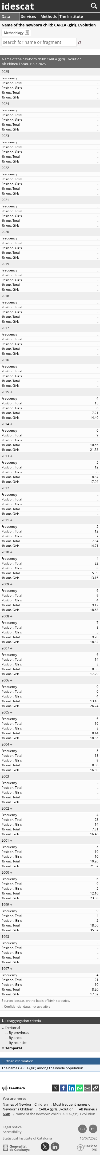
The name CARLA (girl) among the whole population (42, 1068)
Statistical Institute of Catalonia (27, 1138)
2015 (5, 392)
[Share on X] (55, 1088)
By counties (18, 1042)
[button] (95, 1088)
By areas (15, 1037)
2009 (5, 584)
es (93, 1129)
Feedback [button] (17, 1088)
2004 (5, 744)
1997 (5, 968)
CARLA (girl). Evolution (56, 1109)
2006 (5, 680)
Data (6, 16)
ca (82, 1129)
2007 (5, 648)
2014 (5, 424)
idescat (18, 6)
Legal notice (12, 1127)
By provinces (19, 1032)
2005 (5, 712)
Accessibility (12, 1131)
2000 (5, 872)
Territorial (12, 1027)
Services (28, 16)
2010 (5, 552)
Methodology (13, 32)
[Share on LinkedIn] (71, 1088)
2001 (5, 840)
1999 (5, 904)
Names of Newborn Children (25, 1104)
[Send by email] (87, 1088)
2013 (5, 456)
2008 (5, 616)
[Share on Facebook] (63, 1088)
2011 (5, 520)
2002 (5, 808)
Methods (49, 16)
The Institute (71, 16)
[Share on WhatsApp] (79, 1088)
